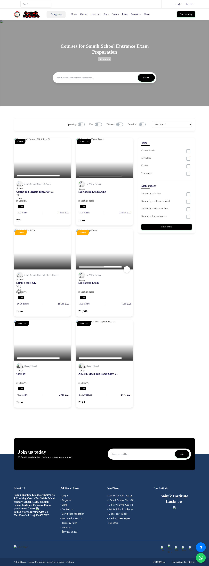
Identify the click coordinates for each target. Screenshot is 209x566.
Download (132, 124)
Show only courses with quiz (154, 208)
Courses (83, 14)
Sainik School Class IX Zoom (37, 184)
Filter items (166, 226)
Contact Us (136, 14)
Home (74, 14)
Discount (110, 124)
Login (178, 4)
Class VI (23, 292)
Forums (115, 14)
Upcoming (71, 124)
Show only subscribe (151, 193)
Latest (125, 14)
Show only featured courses (154, 216)
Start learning (186, 14)
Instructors (95, 14)
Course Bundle (148, 150)
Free (91, 124)
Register (189, 4)
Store (106, 14)
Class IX (23, 201)
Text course (146, 173)
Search (146, 77)
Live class (146, 158)
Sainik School (87, 201)
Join (182, 454)
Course (144, 165)
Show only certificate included (155, 201)
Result (147, 14)
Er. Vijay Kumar (93, 184)
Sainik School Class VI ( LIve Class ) (41, 275)
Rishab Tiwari (30, 366)
